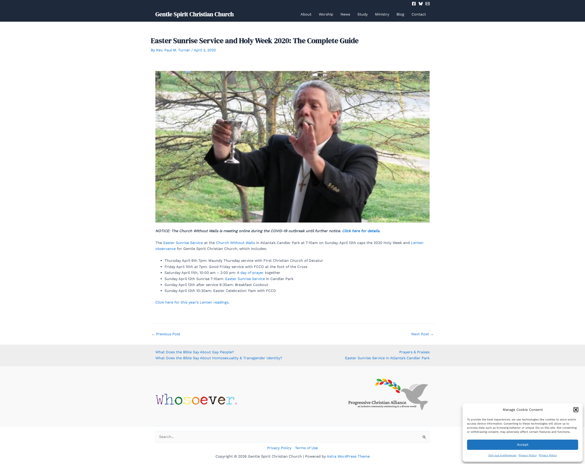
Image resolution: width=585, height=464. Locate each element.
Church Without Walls (235, 243)
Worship (326, 14)
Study (362, 14)
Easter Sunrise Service (183, 243)
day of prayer (252, 272)
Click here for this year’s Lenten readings (192, 302)
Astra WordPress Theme (348, 456)
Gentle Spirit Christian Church (194, 14)
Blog (400, 14)
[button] (576, 409)
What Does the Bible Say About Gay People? (194, 352)
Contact (419, 14)
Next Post (422, 334)
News (345, 14)
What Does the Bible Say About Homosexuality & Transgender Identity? (218, 358)
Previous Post (165, 334)
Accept (522, 445)
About (305, 14)
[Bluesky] (421, 4)
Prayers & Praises (414, 352)
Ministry (382, 14)
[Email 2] (427, 4)
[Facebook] (414, 4)
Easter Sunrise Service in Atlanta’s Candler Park (387, 358)
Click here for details (360, 231)
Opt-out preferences (502, 455)
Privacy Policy (528, 455)
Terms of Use (306, 448)
